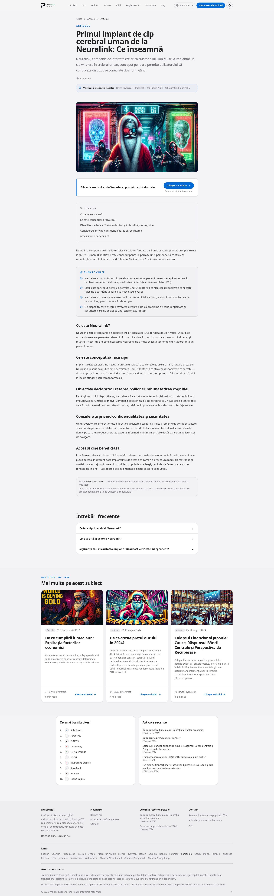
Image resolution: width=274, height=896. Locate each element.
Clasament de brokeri (211, 5)
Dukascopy (76, 746)
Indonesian (76, 857)
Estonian (174, 853)
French (122, 853)
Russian (82, 853)
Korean (45, 857)
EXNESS (75, 741)
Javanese (63, 857)
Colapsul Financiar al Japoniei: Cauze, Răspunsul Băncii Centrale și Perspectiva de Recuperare (201, 645)
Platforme (150, 5)
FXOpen (75, 773)
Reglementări (133, 5)
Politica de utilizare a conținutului (114, 491)
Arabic (91, 853)
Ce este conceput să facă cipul (98, 220)
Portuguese (69, 853)
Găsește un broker (177, 185)
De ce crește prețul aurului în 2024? (133, 640)
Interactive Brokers (81, 762)
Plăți (118, 5)
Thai (53, 857)
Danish (163, 853)
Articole (91, 18)
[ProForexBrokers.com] (50, 5)
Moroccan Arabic (107, 853)
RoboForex (76, 730)
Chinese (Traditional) (111, 857)
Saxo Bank (76, 768)
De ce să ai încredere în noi (55, 835)
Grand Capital (78, 778)
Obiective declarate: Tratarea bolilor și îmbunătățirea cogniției (117, 225)
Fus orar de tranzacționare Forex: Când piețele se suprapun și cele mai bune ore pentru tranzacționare (178, 766)
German (132, 853)
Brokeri (73, 5)
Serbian (153, 853)
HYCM (74, 757)
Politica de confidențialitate (104, 819)
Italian (142, 853)
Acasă (79, 18)
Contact (94, 823)
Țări (84, 5)
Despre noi (96, 814)
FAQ (163, 5)
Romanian (186, 853)
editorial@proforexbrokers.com (205, 820)
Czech (197, 853)
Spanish (56, 853)
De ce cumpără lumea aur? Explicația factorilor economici (69, 642)
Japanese (227, 853)
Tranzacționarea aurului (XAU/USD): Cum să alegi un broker (174, 756)
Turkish (216, 853)
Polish (206, 853)
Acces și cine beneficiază (94, 236)
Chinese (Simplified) (134, 857)
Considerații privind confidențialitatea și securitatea (111, 230)
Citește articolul (83, 694)
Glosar (107, 5)
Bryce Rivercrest (124, 87)
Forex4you (76, 735)
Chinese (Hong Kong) (159, 857)
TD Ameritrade (78, 751)
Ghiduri (95, 5)
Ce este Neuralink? (91, 214)
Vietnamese (91, 857)
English (45, 853)
